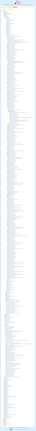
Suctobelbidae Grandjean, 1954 (12, 253)
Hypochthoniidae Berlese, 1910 (12, 146)
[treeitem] (11, 108)
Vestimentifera (7, 414)
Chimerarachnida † (10, 27)
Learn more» (26, 429)
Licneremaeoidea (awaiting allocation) (12, 153)
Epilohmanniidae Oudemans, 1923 (12, 100)
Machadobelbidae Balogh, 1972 (12, 163)
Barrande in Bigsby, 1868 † (10, 363)
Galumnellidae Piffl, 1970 (11, 129)
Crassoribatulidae (11, 84)
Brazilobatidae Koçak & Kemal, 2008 (12, 66)
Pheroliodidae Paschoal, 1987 (12, 220)
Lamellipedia (9, 318)
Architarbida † (9, 25)
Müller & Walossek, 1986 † (10, 356)
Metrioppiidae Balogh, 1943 (11, 169)
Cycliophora (7, 384)
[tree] (18, 218)
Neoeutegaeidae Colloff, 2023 (12, 179)
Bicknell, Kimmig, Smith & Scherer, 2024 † (12, 310)
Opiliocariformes (9, 32)
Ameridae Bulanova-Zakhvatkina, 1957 (13, 43)
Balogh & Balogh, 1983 (15, 117)
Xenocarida (8, 321)
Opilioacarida (9, 31)
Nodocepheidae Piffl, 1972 (11, 186)
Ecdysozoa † (8, 386)
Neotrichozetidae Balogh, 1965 (12, 181)
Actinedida (9, 21)
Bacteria (6, 419)
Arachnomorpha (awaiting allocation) (9, 316)
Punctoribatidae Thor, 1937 (11, 238)
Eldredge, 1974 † (10, 305)
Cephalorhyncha (9, 379)
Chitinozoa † (7, 381)
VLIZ (17, 427)
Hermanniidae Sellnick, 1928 (20, 128)
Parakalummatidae (11, 209)
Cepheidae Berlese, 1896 (11, 73)
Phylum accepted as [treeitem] (10, 396)
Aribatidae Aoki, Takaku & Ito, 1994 (12, 55)
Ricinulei (9, 284)
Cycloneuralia (8, 385)
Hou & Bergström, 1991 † (10, 339)
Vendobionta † (7, 413)
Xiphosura (8, 294)
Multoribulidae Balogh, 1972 (12, 173)
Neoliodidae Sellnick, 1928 (19, 157)
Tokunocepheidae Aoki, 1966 (12, 265)
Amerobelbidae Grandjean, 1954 (12, 44)
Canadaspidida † (8, 322)
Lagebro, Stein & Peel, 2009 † (10, 374)
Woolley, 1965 (13, 123)
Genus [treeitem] (12, 111)
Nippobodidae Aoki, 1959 (11, 185)
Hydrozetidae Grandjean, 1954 (12, 145)
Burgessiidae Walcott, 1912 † (9, 328)
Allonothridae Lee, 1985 (11, 42)
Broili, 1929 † (9, 358)
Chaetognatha (7, 380)
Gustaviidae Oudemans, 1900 (12, 133)
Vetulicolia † (7, 415)
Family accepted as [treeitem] (15, 42)
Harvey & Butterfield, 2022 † (10, 357)
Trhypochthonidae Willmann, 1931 (12, 266)
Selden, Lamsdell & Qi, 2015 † (10, 304)
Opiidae (10, 191)
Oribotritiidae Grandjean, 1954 (20, 242)
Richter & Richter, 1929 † (11, 312)
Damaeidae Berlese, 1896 (18, 61)
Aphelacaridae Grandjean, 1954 (12, 48)
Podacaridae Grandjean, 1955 (12, 226)
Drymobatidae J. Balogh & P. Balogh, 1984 (13, 96)
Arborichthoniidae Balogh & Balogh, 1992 (13, 50)
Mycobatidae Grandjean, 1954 (12, 174)
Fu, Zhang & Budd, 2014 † (10, 344)
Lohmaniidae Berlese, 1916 (11, 158)
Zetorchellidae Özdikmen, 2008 (12, 277)
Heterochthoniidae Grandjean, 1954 (12, 141)
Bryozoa (6, 378)
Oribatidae (10, 196)
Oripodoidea (11, 202)
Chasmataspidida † (9, 295)
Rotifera (6, 409)
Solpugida (9, 289)
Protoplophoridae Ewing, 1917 (12, 232)
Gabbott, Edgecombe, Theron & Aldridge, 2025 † (12, 350)
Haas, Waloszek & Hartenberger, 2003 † (12, 340)
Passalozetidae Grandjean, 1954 (12, 214)
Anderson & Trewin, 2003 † (11, 373)
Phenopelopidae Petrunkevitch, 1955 (12, 219)
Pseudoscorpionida (10, 283)
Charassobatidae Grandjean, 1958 (12, 79)
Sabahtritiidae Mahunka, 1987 (12, 242)
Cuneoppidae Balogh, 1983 (11, 88)
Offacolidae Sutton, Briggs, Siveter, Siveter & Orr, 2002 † (12, 299)
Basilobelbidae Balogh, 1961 (12, 60)
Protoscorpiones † (10, 282)
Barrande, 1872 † (9, 362)
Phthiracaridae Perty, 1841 (11, 221)
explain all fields (15, 7)
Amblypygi (9, 22)
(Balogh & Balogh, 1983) (27, 117)
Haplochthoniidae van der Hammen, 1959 (13, 136)
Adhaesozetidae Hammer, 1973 (12, 39)
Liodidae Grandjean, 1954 (11, 157)
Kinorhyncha (7, 392)
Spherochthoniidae (11, 248)
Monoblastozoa (7, 396)
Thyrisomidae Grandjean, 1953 (20, 207)
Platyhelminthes (7, 403)
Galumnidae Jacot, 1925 (11, 130)
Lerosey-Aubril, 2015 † (10, 361)
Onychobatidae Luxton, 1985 (12, 190)
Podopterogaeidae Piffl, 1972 (12, 227)
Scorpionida (9, 287)
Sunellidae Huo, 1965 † (9, 329)
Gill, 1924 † (9, 338)
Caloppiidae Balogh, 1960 (20, 277)
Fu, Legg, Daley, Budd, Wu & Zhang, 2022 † (11, 345)
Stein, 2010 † (9, 351)
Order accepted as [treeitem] (11, 287)
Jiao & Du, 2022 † (9, 333)
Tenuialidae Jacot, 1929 (11, 259)
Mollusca (7, 395)
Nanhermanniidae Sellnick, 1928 (12, 176)
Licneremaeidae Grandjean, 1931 (12, 152)
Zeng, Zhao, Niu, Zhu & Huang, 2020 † (11, 352)
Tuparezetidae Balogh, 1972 (12, 270)
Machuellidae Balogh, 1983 (11, 164)
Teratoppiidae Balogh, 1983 (11, 260)
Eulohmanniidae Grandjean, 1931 (12, 106)
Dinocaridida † (7, 317)
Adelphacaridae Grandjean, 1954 (12, 38)
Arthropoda (7, 16)
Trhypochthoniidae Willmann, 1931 (19, 42)
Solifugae (9, 288)
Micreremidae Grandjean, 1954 (12, 170)
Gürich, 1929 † (9, 341)
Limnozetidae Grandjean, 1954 (12, 156)
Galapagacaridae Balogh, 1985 (12, 128)
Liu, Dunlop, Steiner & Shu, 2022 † (11, 369)
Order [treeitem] (10, 19)
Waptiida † (7, 327)
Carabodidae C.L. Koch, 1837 (12, 71)
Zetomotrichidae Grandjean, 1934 (12, 276)
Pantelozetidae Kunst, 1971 (11, 207)
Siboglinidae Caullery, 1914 (13, 414)
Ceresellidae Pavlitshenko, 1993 (12, 76)
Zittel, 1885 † (9, 364)
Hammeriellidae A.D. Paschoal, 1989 (12, 135)
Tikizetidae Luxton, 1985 (11, 264)
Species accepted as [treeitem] (17, 112)
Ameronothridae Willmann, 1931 (21, 49)
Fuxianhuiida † (7, 323)
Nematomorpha (7, 398)
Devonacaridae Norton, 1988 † (12, 95)
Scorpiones (14, 287)
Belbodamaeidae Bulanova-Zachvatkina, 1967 (13, 62)
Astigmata (9, 26)
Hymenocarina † (13, 322)
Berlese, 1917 (12, 111)
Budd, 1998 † (9, 367)
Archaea (6, 418)
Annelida (7, 15)
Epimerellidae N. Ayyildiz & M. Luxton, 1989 (13, 101)
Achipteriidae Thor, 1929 (11, 37)
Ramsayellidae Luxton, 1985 (20, 271)
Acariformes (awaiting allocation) (11, 20)
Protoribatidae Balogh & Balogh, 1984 (12, 233)
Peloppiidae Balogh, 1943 (19, 169)
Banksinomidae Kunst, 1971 (11, 59)
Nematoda (7, 397)
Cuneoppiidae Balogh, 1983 (19, 88)
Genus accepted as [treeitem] (16, 124)
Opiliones (9, 33)
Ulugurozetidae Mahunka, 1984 (12, 271)
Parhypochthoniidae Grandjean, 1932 (12, 213)
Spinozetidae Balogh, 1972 (11, 249)
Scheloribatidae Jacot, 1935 (11, 243)
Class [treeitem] (8, 293)
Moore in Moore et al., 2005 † (11, 311)
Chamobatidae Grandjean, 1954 (12, 78)
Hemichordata (7, 390)
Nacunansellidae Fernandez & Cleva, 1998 (13, 175)
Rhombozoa (7, 408)
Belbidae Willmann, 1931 (11, 61)
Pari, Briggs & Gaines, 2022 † (11, 375)
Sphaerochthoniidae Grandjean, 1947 (12, 247)
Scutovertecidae (10, 244)
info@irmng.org (26, 427)
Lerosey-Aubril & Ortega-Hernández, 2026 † (13, 307)
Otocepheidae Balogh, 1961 (11, 203)
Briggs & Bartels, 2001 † (24, 340)
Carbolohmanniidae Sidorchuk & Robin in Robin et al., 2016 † (15, 72)
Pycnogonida (8, 293)
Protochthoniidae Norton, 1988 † (12, 231)
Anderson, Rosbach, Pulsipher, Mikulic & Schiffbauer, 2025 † (14, 368)
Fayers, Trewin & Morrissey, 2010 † (11, 334)
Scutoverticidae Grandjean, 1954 (18, 244)
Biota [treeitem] (3, 10)
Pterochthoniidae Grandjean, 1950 (12, 236)
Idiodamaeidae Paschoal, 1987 (12, 147)
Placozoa (7, 402)
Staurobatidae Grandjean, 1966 (12, 250)
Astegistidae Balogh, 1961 (11, 56)
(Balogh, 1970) (22, 112)
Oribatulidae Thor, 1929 (11, 198)
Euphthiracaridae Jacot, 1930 (12, 107)
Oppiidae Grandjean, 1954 (15, 191)
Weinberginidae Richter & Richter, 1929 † (11, 301)
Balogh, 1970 (14, 112)
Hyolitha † (7, 391)
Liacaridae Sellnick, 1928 (11, 151)
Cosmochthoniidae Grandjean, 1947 (12, 83)
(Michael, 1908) (14, 113)
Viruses (6, 425)
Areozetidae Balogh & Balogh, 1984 (12, 54)
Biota (7, 420)
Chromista (6, 421)
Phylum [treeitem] (7, 14)
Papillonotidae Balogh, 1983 (12, 208)
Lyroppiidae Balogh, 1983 (11, 162)
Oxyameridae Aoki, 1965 (11, 204)
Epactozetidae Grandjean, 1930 (12, 99)
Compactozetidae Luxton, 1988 (20, 73)
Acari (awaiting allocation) (10, 19)
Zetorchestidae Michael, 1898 (12, 278)
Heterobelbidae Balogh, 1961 (12, 140)
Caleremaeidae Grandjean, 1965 (12, 67)
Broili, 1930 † (10, 335)
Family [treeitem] (11, 37)
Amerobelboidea (12, 45)
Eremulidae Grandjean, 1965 (12, 105)
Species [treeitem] (13, 113)
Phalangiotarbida (9, 281)
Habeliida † (7, 324)
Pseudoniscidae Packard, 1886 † (10, 300)
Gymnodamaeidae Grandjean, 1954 (12, 134)
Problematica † (7, 407)
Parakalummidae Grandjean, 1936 (18, 209)
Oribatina (11, 197)
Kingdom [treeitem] (5, 418)
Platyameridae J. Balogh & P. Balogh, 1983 (13, 225)
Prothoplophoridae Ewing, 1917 (12, 230)
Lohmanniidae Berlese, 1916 (19, 158)
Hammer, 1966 (15, 116)
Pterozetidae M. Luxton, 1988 (12, 237)
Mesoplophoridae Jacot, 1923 (12, 168)
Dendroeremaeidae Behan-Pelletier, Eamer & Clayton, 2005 (15, 94)
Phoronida (7, 401)
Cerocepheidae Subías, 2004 (12, 77)
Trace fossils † (7, 412)
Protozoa (6, 424)
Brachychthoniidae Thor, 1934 (12, 65)
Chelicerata (19, 301)
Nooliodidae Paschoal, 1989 (12, 187)
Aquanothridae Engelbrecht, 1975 (12, 49)
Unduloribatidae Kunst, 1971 (12, 272)
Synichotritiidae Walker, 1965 (12, 255)
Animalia (8, 14)
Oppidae (10, 192)
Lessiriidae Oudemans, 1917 (12, 150)
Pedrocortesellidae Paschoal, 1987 (12, 215)
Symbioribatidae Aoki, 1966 (11, 254)
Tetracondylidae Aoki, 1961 (11, 261)
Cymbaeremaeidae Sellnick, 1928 (12, 90)
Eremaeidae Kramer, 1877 (11, 102)
